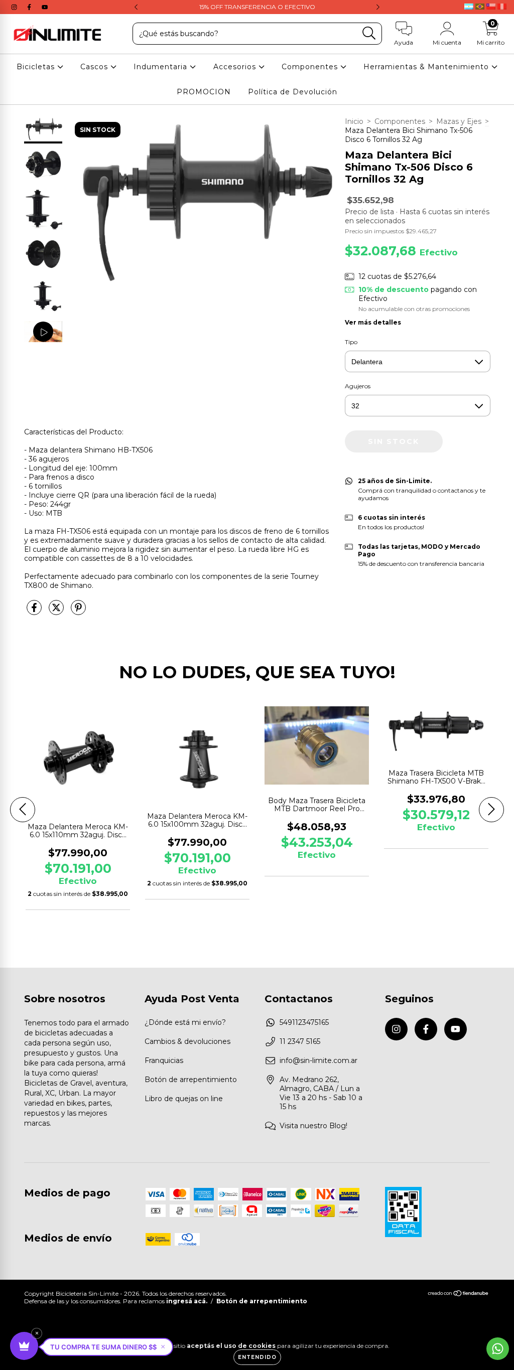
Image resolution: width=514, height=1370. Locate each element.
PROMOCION (204, 91)
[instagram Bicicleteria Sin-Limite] (15, 7)
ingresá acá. (186, 1301)
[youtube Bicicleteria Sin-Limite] (44, 7)
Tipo (351, 342)
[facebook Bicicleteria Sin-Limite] (30, 7)
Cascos (95, 66)
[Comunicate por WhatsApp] (497, 1348)
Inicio (354, 121)
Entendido (257, 1357)
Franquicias (164, 1060)
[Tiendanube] (458, 1294)
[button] (107, 1347)
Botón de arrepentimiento (191, 1079)
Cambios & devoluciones (187, 1041)
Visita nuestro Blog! (313, 1125)
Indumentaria (162, 66)
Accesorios (236, 66)
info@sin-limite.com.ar (318, 1060)
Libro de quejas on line (184, 1098)
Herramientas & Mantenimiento (427, 66)
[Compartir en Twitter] (57, 612)
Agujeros (357, 386)
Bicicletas (37, 66)
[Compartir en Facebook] (35, 612)
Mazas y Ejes (458, 121)
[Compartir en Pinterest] (78, 612)
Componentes (311, 66)
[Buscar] (369, 33)
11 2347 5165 (300, 1041)
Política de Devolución (292, 91)
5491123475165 (304, 1022)
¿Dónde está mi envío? (185, 1022)
